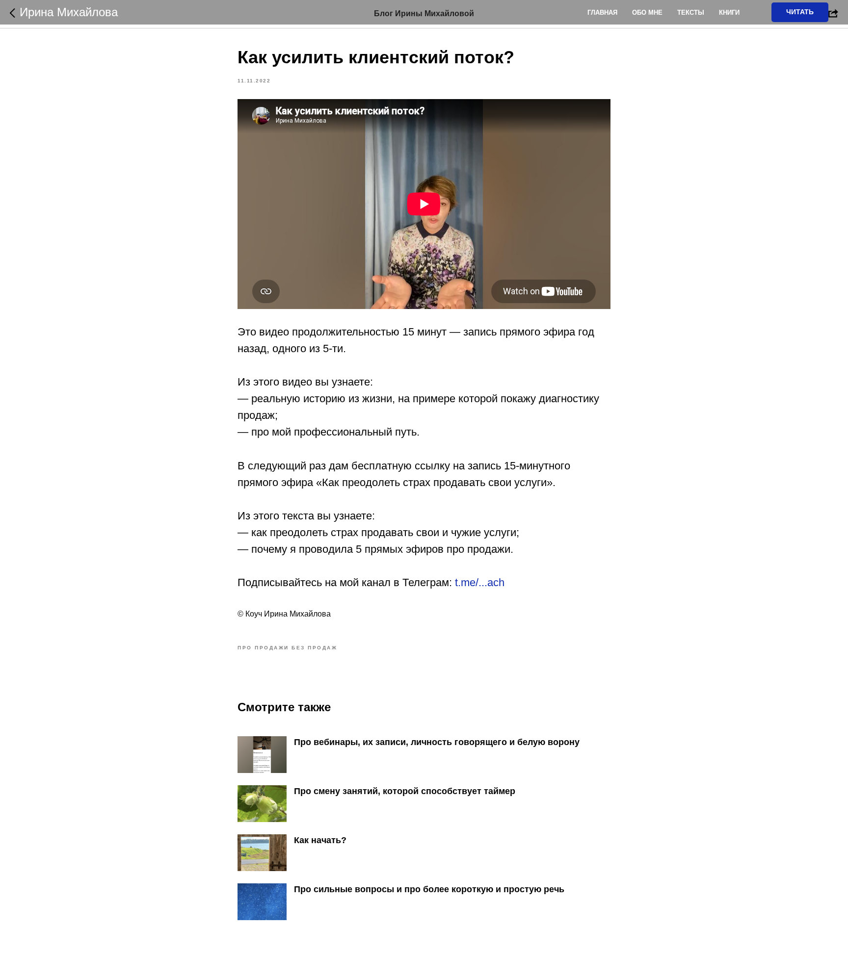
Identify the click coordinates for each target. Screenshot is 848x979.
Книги (729, 12)
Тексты (690, 12)
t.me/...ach (479, 582)
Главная (602, 12)
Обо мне (647, 12)
